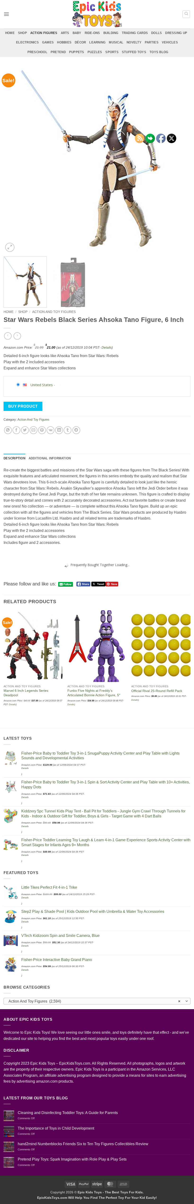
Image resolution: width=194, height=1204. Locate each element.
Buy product (23, 406)
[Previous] (13, 159)
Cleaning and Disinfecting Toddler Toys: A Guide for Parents (68, 1113)
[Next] (180, 159)
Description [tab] (14, 458)
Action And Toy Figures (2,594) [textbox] (94, 1001)
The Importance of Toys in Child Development (56, 1128)
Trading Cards (135, 33)
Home (10, 33)
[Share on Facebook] (16, 430)
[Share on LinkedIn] (59, 430)
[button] (6, 14)
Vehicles (170, 42)
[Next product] (7, 336)
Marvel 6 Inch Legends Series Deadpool (26, 693)
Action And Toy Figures (54, 312)
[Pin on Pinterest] (42, 430)
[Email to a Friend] (33, 430)
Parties (152, 42)
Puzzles (95, 52)
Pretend (58, 52)
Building (111, 33)
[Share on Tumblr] (67, 430)
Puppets (76, 52)
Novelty (134, 42)
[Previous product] (17, 336)
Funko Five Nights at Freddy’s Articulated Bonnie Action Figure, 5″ (93, 693)
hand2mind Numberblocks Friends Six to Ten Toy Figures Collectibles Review (83, 1144)
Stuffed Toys (134, 52)
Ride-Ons (92, 33)
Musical (116, 42)
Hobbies (64, 42)
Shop (22, 33)
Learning (97, 42)
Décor (80, 42)
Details (106, 347)
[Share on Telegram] (76, 430)
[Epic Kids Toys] (97, 14)
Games (48, 42)
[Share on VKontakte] (50, 430)
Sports (112, 52)
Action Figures (43, 33)
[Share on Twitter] (25, 430)
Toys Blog (159, 52)
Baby (77, 33)
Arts (65, 33)
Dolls (156, 33)
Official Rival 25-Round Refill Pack (156, 691)
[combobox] (97, 1001)
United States (41, 384)
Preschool (37, 52)
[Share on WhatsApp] (8, 430)
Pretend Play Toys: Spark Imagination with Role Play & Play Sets (72, 1159)
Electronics (27, 42)
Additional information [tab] (50, 458)
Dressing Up (176, 33)
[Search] (186, 14)
